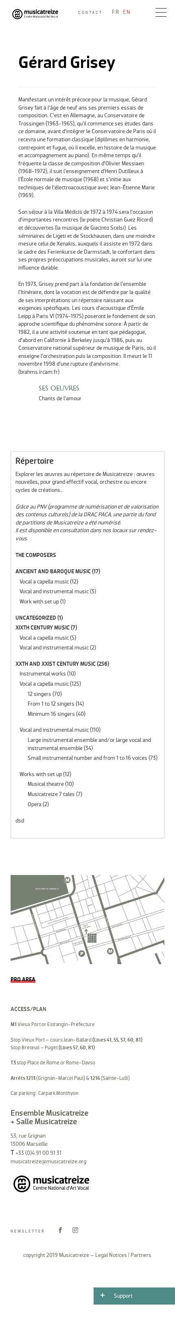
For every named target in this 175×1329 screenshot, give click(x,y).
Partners (141, 1255)
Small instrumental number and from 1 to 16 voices (87, 757)
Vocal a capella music (44, 581)
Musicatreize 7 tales (51, 794)
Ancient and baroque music (53, 571)
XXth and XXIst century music (55, 663)
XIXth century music (42, 627)
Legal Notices (111, 1255)
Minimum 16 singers (51, 714)
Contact (90, 12)
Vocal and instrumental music (54, 591)
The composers (35, 555)
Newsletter (28, 1231)
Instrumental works (43, 673)
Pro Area (23, 979)
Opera (35, 804)
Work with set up (39, 601)
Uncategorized (35, 617)
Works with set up (41, 774)
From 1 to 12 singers (51, 703)
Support (123, 1295)
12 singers (39, 694)
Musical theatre (46, 784)
